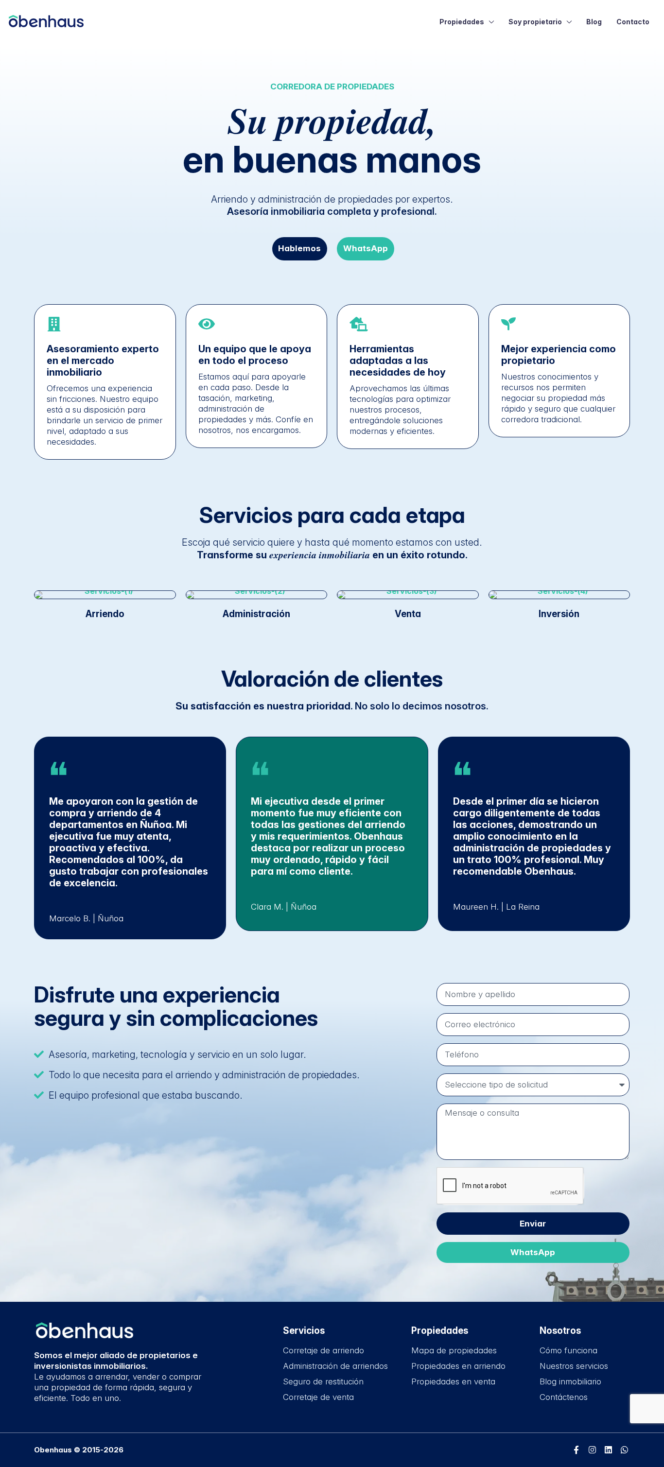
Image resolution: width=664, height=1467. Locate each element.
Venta (408, 614)
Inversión (559, 614)
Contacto (632, 21)
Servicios (304, 1330)
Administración (256, 614)
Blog (594, 21)
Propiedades (461, 21)
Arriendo (105, 614)
